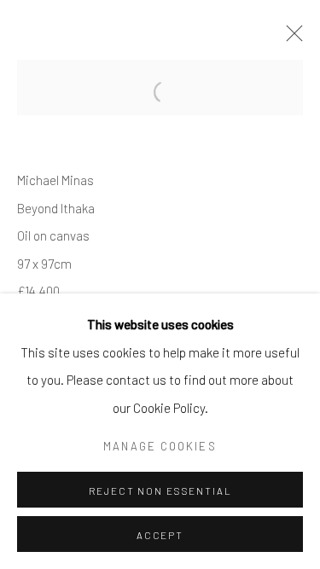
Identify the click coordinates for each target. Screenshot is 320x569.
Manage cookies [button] (159, 446)
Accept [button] (160, 535)
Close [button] (290, 38)
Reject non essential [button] (160, 490)
